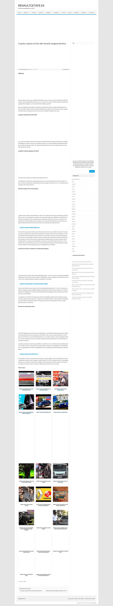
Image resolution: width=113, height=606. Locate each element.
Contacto (91, 12)
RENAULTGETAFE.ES (31, 5)
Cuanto (73, 201)
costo (24, 581)
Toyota (73, 251)
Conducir (74, 194)
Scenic (69, 12)
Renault (26, 12)
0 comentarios (65, 69)
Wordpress (93, 602)
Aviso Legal (70, 598)
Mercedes (74, 223)
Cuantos (41, 12)
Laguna (34, 12)
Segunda (74, 246)
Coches (73, 191)
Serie (73, 248)
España (73, 211)
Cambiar (48, 12)
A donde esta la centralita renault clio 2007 (57, 590)
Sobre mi (83, 12)
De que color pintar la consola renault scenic (30, 590)
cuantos (73, 204)
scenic (73, 243)
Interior (73, 216)
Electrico (74, 209)
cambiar (73, 184)
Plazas (73, 233)
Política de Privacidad (90, 598)
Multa (73, 228)
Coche (73, 189)
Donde (73, 206)
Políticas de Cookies (79, 598)
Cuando (76, 12)
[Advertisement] (56, 27)
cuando (73, 199)
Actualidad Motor (76, 179)
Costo (63, 12)
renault (73, 241)
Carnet (73, 186)
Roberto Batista (24, 69)
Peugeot (74, 231)
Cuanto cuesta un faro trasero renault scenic (82, 261)
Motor (73, 226)
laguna (73, 218)
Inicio (19, 12)
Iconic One (79, 602)
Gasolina (74, 214)
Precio (73, 236)
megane (73, 221)
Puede (73, 238)
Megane (56, 12)
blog (73, 181)
